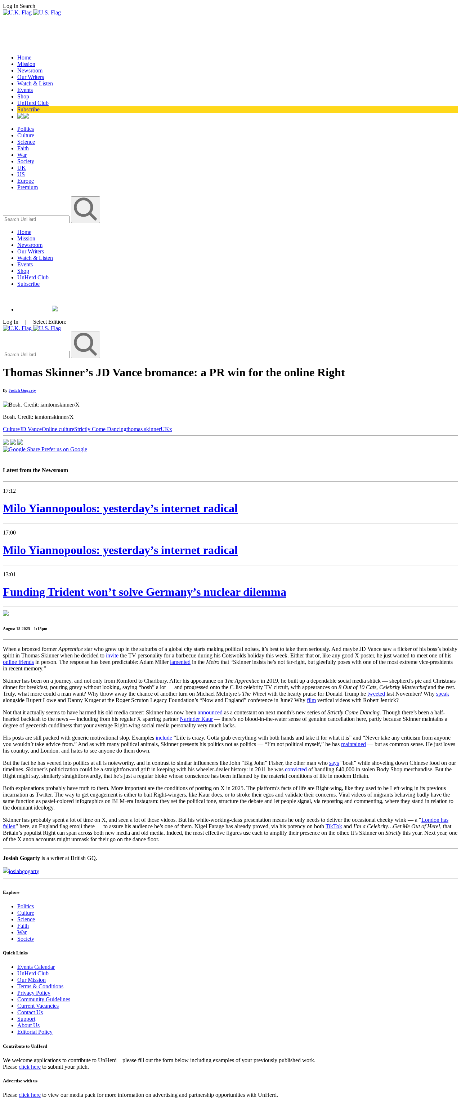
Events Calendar (36, 967)
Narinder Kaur (196, 719)
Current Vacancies (38, 1006)
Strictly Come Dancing (100, 429)
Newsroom (29, 70)
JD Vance (31, 429)
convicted (296, 769)
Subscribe (28, 109)
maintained (353, 744)
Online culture (58, 429)
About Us (28, 1025)
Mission (26, 64)
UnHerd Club (33, 103)
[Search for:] (37, 219)
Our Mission (31, 980)
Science (26, 142)
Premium (27, 187)
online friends (18, 662)
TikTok (334, 826)
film (311, 700)
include (164, 738)
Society (25, 161)
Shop (23, 96)
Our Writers (30, 77)
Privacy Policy (33, 993)
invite (112, 655)
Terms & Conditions (40, 986)
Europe (25, 181)
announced (210, 712)
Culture (25, 135)
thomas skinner (143, 429)
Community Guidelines (43, 999)
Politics (25, 129)
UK (21, 168)
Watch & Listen (35, 83)
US (21, 174)
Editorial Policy (35, 1032)
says (334, 763)
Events (25, 90)
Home (24, 57)
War (22, 155)
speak (442, 694)
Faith (23, 148)
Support (26, 1019)
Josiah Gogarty (22, 390)
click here (30, 1067)
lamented (180, 662)
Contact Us (30, 1012)
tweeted (376, 694)
